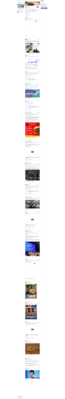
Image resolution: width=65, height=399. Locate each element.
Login (44, 9)
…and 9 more (33, 193)
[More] (39, 36)
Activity (26, 14)
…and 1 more (35, 137)
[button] (32, 204)
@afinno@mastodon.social (27, 7)
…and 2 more (33, 337)
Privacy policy (18, 396)
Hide (38, 43)
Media (27, 14)
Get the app (21, 397)
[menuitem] (32, 204)
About (19, 397)
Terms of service (21, 396)
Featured (29, 14)
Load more (32, 381)
